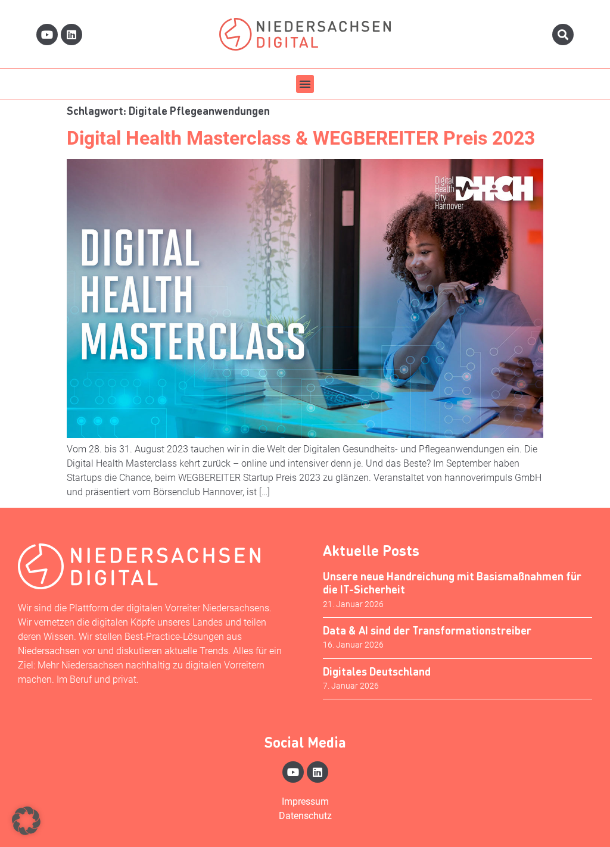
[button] (305, 84)
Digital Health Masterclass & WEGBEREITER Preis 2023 (301, 138)
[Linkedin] (71, 34)
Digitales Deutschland (377, 671)
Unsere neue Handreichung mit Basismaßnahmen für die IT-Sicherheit (452, 582)
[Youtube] (47, 34)
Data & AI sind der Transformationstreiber (427, 630)
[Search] (563, 34)
